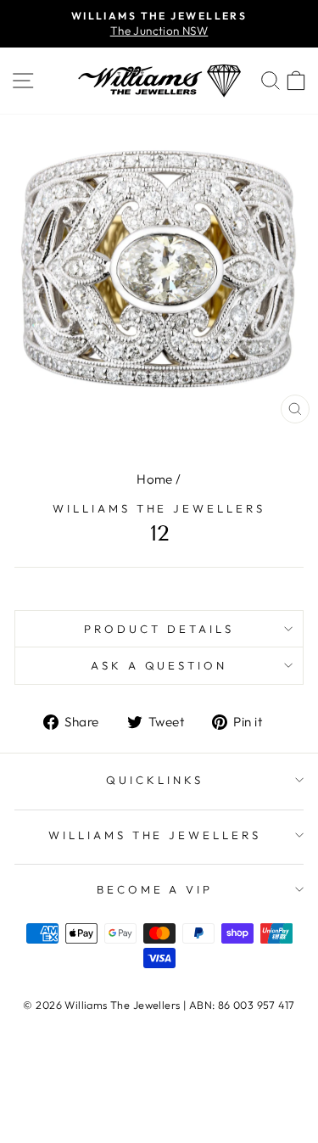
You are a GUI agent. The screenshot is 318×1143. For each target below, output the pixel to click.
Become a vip (155, 889)
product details (159, 629)
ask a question (159, 665)
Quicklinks (155, 780)
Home (155, 479)
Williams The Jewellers (159, 508)
